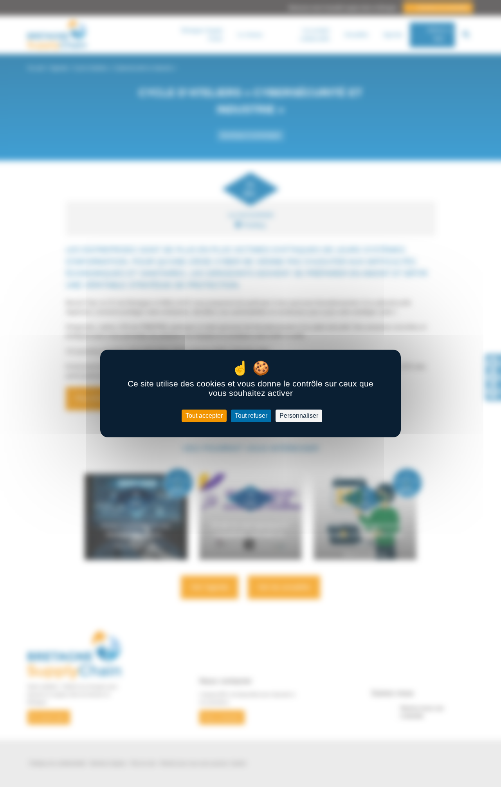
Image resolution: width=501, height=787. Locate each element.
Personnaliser (298, 415)
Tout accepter (204, 415)
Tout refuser (251, 415)
